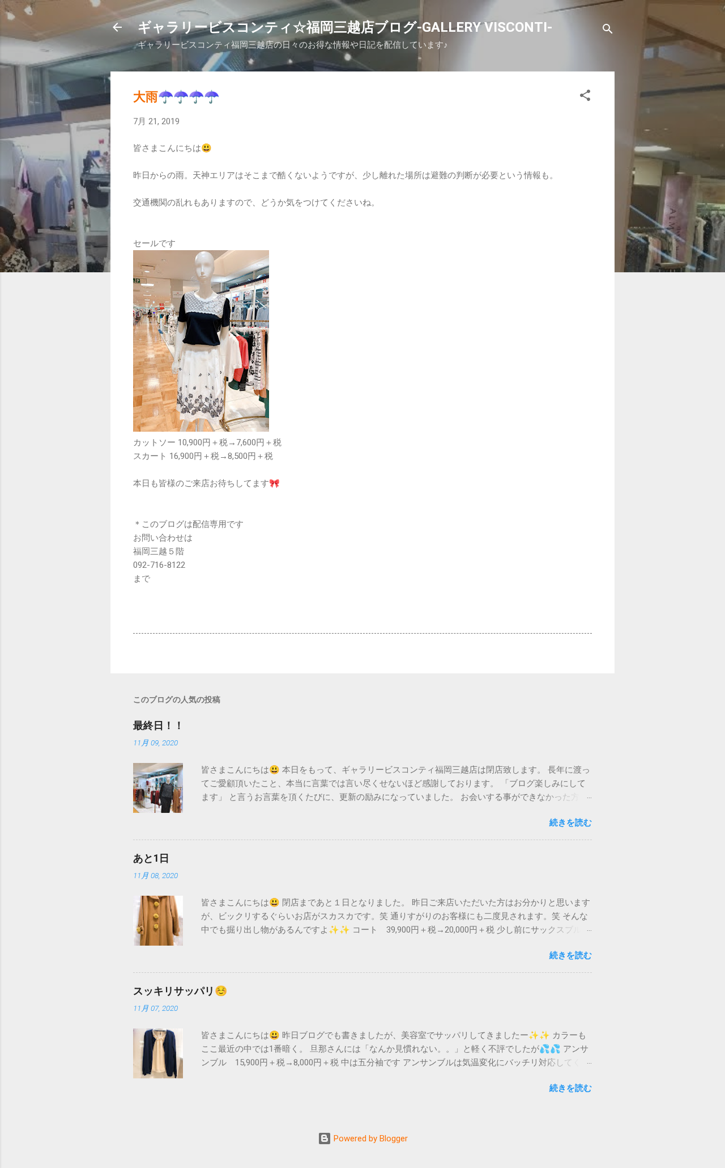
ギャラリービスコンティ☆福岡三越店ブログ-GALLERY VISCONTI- (345, 27)
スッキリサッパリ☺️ (180, 991)
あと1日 (151, 858)
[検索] (608, 31)
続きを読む (570, 822)
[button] (585, 97)
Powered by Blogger (369, 1138)
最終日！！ (158, 725)
